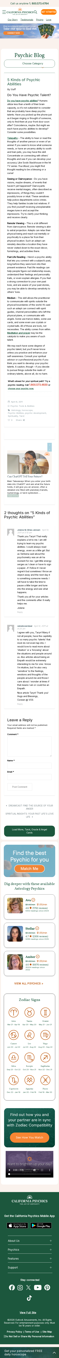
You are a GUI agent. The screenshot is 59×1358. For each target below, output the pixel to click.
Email (10, 771)
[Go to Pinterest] (47, 1288)
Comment (12, 734)
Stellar (30, 928)
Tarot (21, 416)
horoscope (27, 410)
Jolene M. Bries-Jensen (28, 530)
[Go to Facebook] (12, 1288)
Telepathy (12, 138)
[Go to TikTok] (30, 1298)
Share (19, 420)
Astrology (16, 410)
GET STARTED (48, 11)
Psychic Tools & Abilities (22, 406)
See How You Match (29, 1137)
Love (48, 19)
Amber (30, 957)
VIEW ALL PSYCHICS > (28, 983)
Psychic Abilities (16, 413)
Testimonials (26, 19)
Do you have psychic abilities (22, 100)
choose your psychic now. (21, 388)
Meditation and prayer (18, 333)
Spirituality (13, 416)
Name (11, 760)
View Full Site (28, 1312)
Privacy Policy (14, 1331)
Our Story (13, 19)
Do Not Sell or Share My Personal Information (29, 1336)
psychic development (35, 413)
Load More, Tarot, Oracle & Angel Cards (29, 831)
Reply (20, 612)
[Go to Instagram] (20, 1288)
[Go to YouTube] (37, 1288)
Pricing (39, 19)
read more (13, 495)
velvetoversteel (24, 626)
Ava (28, 900)
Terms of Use (32, 1331)
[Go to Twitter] (28, 1288)
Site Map (47, 1331)
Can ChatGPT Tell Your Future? (24, 476)
